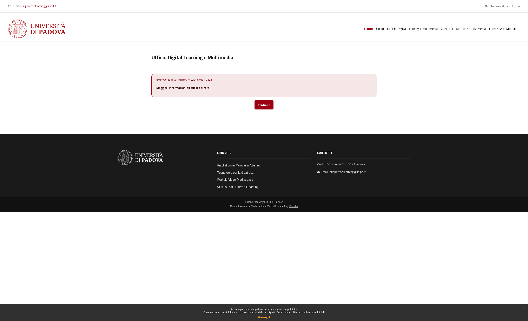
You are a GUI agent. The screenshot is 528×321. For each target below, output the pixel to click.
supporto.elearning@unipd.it (39, 6)
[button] (496, 6)
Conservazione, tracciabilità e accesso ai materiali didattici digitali (239, 312)
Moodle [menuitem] (461, 28)
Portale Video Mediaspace (235, 179)
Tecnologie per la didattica (235, 172)
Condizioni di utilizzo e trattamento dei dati (301, 312)
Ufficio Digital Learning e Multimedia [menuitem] (412, 28)
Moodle (293, 206)
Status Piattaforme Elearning (238, 186)
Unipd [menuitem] (380, 28)
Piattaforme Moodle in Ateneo (238, 165)
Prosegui (264, 317)
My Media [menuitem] (479, 28)
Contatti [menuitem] (447, 28)
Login (516, 6)
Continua (264, 105)
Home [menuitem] (368, 28)
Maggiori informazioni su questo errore (182, 88)
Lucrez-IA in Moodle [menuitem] (502, 28)
